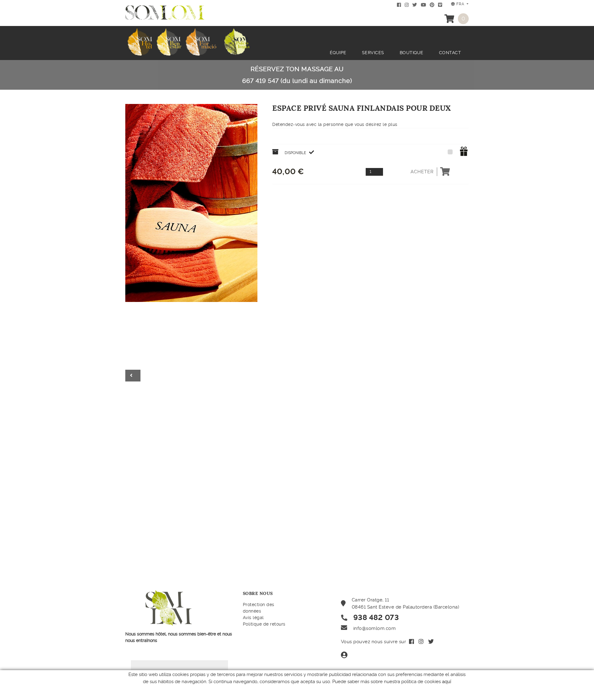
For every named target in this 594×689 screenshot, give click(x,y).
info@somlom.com (374, 628)
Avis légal (253, 617)
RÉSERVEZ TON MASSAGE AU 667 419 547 (297, 74)
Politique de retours (264, 624)
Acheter (422, 171)
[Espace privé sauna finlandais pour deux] (191, 202)
